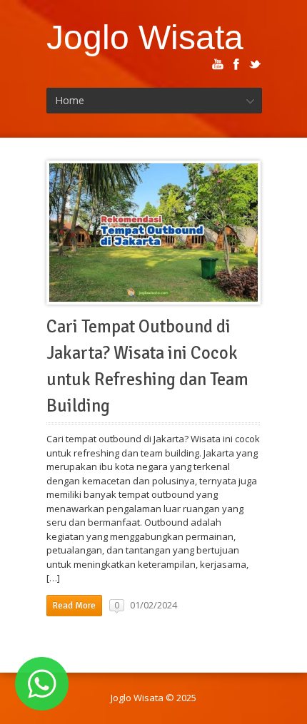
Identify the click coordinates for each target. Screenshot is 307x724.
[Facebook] (236, 64)
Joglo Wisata (144, 37)
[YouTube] (217, 64)
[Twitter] (255, 64)
